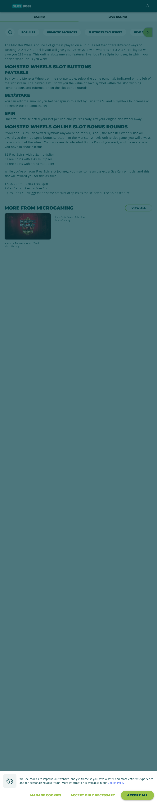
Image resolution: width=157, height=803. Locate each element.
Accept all (137, 795)
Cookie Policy (116, 783)
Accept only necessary (92, 795)
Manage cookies (45, 795)
